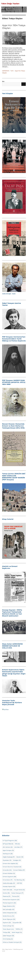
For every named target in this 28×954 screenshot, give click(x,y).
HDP (19, 883)
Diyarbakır (7, 860)
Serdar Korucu (8, 916)
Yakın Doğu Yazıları (10, 3)
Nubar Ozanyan (17, 893)
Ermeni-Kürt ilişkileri (10, 863)
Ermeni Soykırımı (9, 876)
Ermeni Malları (19, 870)
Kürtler (6, 893)
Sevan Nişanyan (9, 919)
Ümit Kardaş (8, 939)
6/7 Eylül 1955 (8, 844)
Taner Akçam (8, 929)
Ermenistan (7, 880)
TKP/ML (19, 929)
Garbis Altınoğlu (9, 883)
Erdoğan (17, 860)
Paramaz (6, 896)
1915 (17, 844)
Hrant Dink (7, 890)
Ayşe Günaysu (8, 850)
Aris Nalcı (18, 847)
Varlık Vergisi (17, 932)
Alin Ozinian (8, 847)
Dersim (19, 857)
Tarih (12, 71)
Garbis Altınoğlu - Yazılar (8, 293)
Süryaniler (17, 922)
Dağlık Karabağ (9, 857)
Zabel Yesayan (8, 935)
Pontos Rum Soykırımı (11, 899)
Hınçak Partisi (19, 890)
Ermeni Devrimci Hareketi (12, 867)
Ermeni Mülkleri (9, 873)
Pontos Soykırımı (9, 903)
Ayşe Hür (18, 71)
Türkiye (6, 932)
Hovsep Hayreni (9, 886)
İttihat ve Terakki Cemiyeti (12, 942)
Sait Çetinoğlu (8, 909)
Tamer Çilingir (8, 926)
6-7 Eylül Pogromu (10, 840)
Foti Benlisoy (19, 880)
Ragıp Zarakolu (9, 906)
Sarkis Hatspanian (9, 912)
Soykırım (7, 922)
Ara (3, 81)
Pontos (15, 896)
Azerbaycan (8, 853)
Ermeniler (7, 870)
